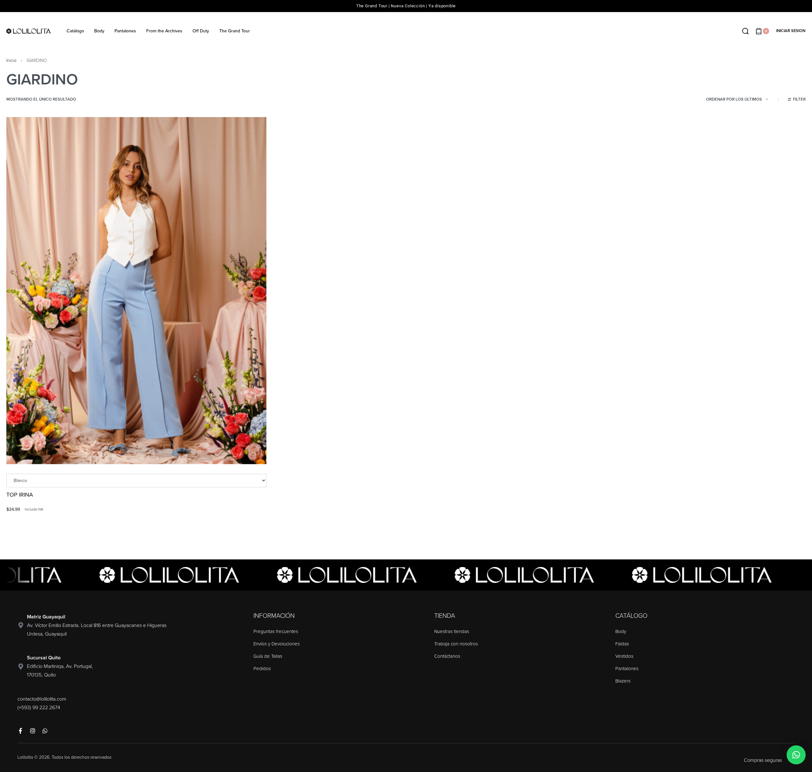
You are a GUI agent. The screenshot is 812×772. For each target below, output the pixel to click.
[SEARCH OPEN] (745, 31)
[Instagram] (33, 731)
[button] (796, 754)
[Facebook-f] (20, 731)
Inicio (11, 60)
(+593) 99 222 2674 (38, 707)
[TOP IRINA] (136, 290)
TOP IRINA (19, 494)
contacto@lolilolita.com (41, 699)
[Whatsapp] (45, 731)
